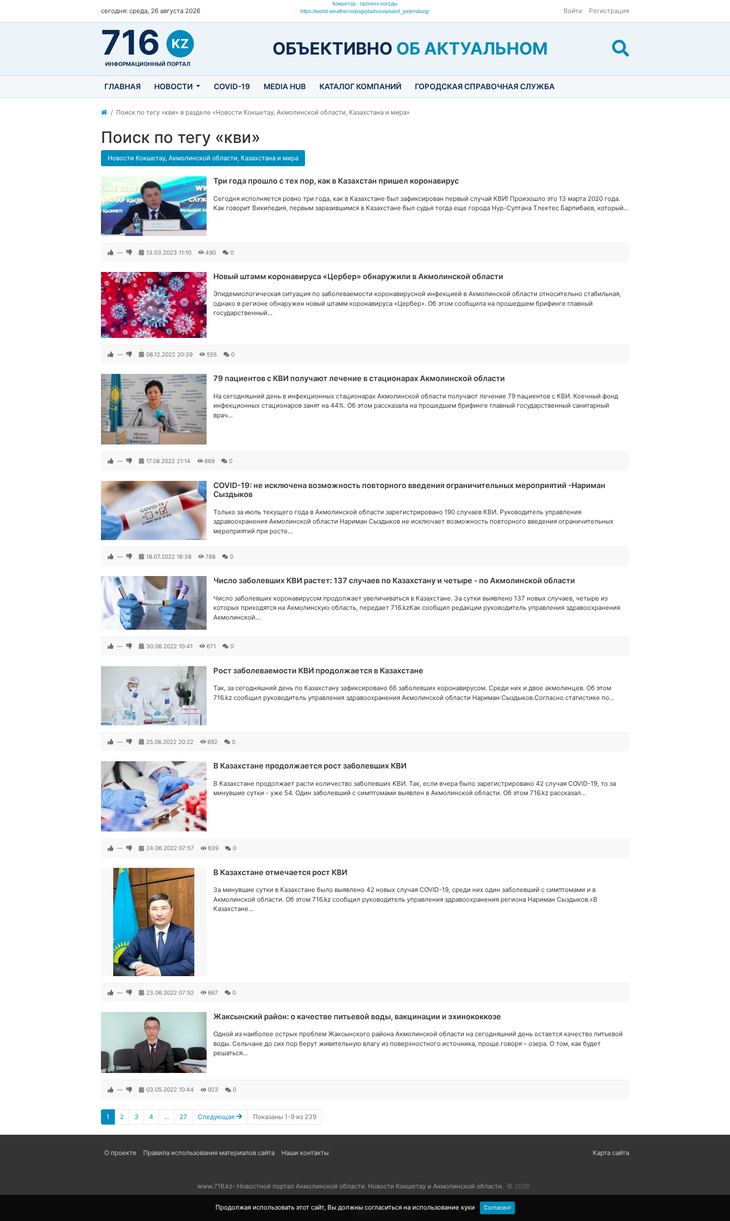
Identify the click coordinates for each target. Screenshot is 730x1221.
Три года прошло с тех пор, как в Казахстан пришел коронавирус (336, 180)
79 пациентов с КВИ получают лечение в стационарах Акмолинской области (359, 378)
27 (183, 1117)
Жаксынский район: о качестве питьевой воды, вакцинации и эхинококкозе (357, 1016)
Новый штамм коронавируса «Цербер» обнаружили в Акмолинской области (358, 276)
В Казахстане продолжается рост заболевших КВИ (309, 765)
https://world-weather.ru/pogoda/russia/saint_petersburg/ (364, 11)
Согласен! (497, 1207)
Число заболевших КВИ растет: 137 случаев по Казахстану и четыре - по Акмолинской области (394, 580)
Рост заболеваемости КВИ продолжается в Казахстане (318, 670)
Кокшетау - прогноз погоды (365, 4)
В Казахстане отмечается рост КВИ (280, 872)
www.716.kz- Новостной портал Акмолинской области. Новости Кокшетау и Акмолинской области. (350, 1186)
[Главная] (104, 113)
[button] (620, 48)
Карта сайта (611, 1153)
